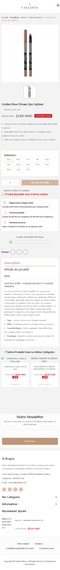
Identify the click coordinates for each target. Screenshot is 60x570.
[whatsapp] (4, 489)
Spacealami (30, 564)
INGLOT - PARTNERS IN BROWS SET (29, 520)
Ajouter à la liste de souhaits (16, 190)
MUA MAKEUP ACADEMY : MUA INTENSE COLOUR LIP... (44, 368)
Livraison (39, 543)
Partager (12, 252)
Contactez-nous (46, 548)
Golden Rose (15, 384)
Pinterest (25, 252)
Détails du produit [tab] (16, 269)
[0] (55, 6)
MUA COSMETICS (45, 384)
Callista (18, 561)
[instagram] (15, 489)
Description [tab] (12, 263)
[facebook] (10, 489)
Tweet (19, 252)
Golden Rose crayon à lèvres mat (15, 368)
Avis (6, 276)
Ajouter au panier (40, 182)
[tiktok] (21, 489)
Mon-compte (23, 543)
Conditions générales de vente (20, 548)
